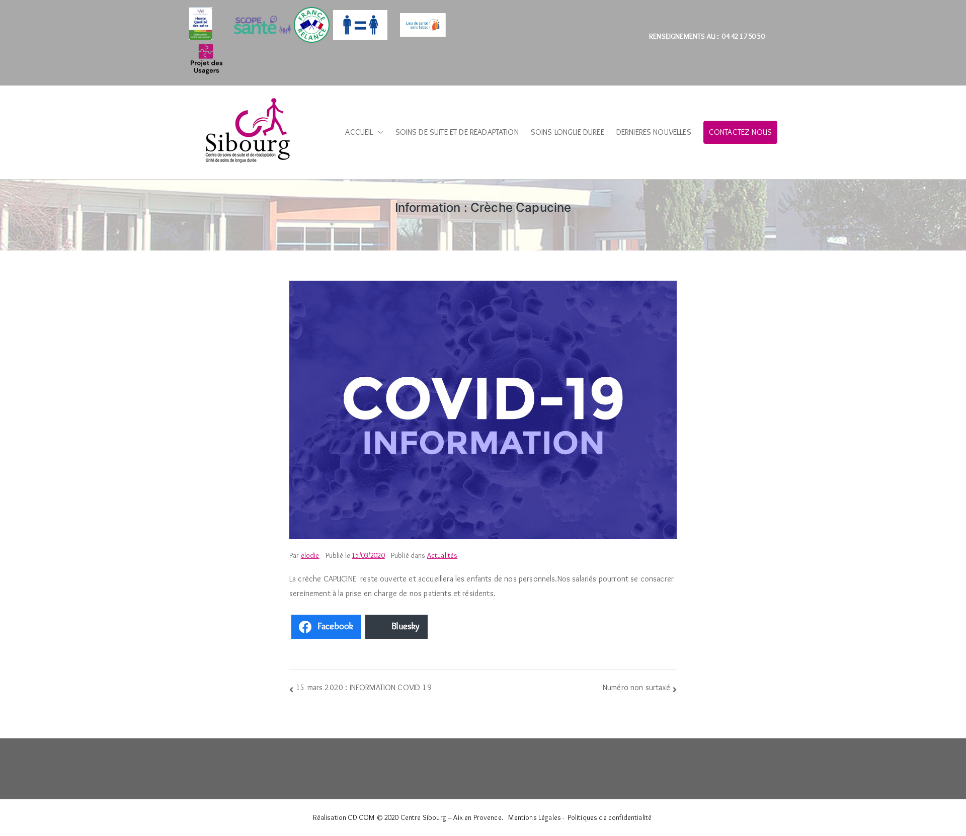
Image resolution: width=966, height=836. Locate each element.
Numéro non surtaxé (636, 687)
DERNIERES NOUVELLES (653, 132)
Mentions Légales (534, 817)
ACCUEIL (359, 132)
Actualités (442, 555)
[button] (378, 132)
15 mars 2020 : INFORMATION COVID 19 (364, 687)
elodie (310, 555)
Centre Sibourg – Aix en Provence (451, 817)
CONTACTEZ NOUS (740, 132)
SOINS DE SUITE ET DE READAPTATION (457, 132)
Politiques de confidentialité (610, 817)
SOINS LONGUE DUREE (567, 132)
